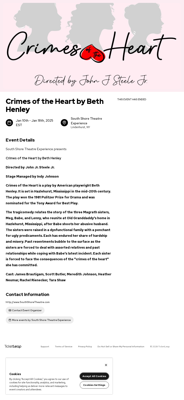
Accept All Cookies (94, 376)
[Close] (106, 365)
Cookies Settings (94, 385)
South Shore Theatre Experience (41, 320)
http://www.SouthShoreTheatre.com (28, 302)
